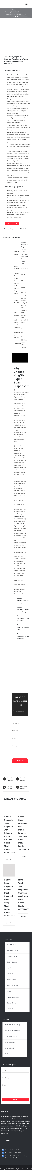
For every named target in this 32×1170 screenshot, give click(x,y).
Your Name (16, 723)
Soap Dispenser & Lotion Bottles (20, 229)
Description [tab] (6, 237)
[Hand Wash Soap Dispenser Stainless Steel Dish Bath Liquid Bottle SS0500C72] (23, 870)
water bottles (17, 514)
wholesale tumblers (19, 516)
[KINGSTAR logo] (9, 3)
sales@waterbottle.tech (16, 1150)
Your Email (15, 730)
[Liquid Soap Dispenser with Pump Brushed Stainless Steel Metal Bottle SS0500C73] (23, 807)
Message (14, 746)
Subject (14, 738)
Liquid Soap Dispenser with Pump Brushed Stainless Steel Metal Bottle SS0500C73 (23, 833)
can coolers (17, 523)
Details (9, 859)
